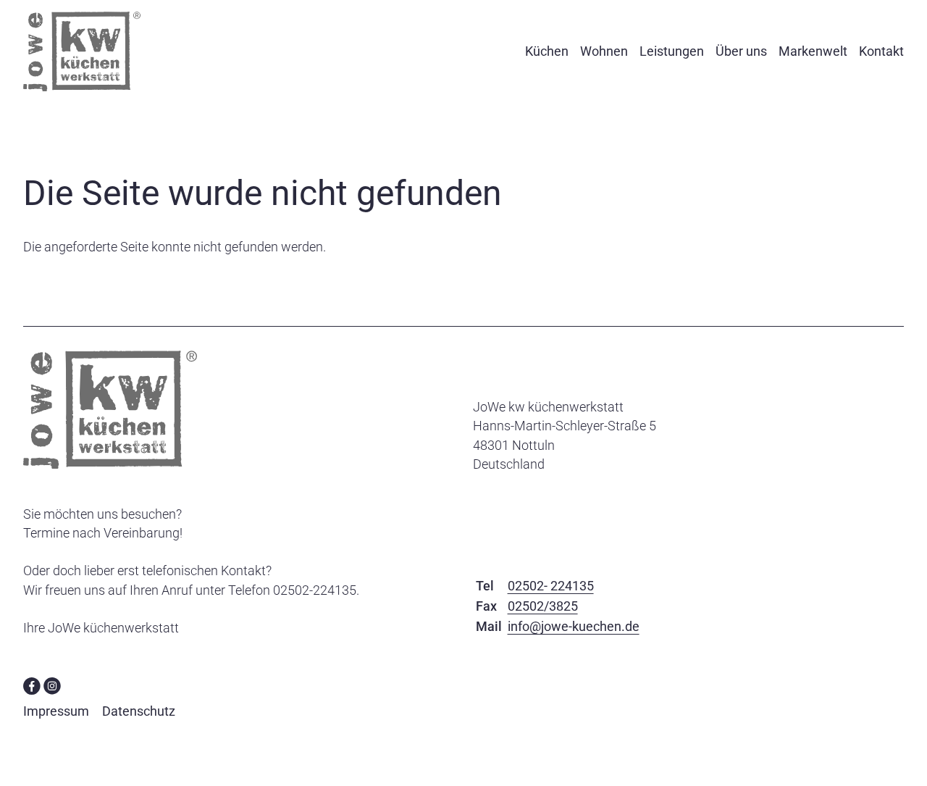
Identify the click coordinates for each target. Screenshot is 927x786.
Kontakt (881, 51)
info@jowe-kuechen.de (573, 626)
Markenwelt (813, 51)
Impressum (56, 711)
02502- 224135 (551, 585)
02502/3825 (543, 606)
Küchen (547, 51)
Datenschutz (138, 711)
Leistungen (671, 51)
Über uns (741, 51)
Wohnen (604, 51)
